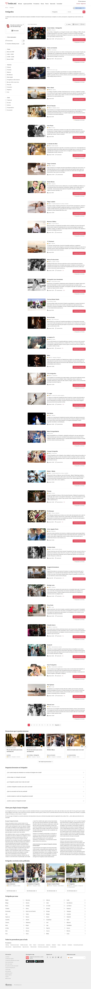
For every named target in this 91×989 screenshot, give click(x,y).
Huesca (68, 928)
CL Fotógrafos (71, 884)
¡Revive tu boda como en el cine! (75, 749)
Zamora (27, 931)
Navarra (27, 917)
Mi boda (20, 3)
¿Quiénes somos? (8, 973)
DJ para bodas (53, 946)
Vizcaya (48, 911)
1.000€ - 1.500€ (10, 56)
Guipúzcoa (7, 917)
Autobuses (48, 944)
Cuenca (47, 931)
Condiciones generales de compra (12, 960)
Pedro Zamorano (11, 884)
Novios (47, 3)
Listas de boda (8, 946)
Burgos (27, 925)
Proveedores (36, 3)
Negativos (9, 89)
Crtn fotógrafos (51, 373)
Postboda (9, 69)
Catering (7, 944)
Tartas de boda (33, 946)
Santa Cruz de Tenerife (31, 911)
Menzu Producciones (53, 259)
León (47, 922)
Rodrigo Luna (50, 585)
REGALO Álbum (51, 749)
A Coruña (48, 905)
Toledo (27, 914)
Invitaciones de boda (14, 944)
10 (52, 725)
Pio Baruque (50, 511)
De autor (9, 102)
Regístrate (83, 3)
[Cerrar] (23, 24)
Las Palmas (69, 905)
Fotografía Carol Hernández (55, 279)
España (71, 957)
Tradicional (9, 100)
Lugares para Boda (27, 3)
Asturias (48, 908)
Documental (9, 110)
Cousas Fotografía (52, 451)
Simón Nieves (51, 182)
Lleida (68, 919)
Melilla (47, 933)
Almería (27, 919)
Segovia (48, 928)
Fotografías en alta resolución (13, 79)
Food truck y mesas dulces (43, 946)
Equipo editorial (8, 974)
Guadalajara (69, 925)
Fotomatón (9, 87)
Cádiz (47, 903)
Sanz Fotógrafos (52, 665)
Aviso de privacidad (9, 962)
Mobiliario (54, 944)
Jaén (6, 914)
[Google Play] (39, 962)
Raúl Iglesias (50, 685)
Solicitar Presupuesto (79, 39)
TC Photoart (50, 241)
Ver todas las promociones (45, 761)
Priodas (49, 491)
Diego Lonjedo (51, 201)
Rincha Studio (51, 317)
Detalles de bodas (24, 944)
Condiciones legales (9, 958)
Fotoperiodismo (10, 107)
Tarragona (69, 911)
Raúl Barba (50, 413)
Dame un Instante (52, 48)
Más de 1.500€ (10, 59)
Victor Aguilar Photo (52, 529)
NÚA (48, 68)
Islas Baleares (69, 903)
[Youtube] (58, 957)
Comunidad (59, 3)
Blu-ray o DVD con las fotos (13, 82)
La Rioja (7, 928)
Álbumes (9, 72)
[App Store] (30, 962)
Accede (78, 3)
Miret (48, 355)
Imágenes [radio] (76, 24)
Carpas (59, 944)
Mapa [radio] (83, 24)
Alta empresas (8, 971)
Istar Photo (50, 125)
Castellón (7, 919)
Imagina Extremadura (53, 567)
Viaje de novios (26, 946)
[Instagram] (56, 957)
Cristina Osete (51, 547)
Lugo (47, 925)
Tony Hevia (50, 605)
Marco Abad (50, 87)
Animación (64, 944)
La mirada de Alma (52, 144)
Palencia (68, 931)
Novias (42, 3)
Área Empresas (82, 1)
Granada (27, 905)
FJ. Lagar (49, 393)
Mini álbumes (10, 74)
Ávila (6, 931)
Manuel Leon (50, 704)
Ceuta (68, 933)
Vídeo (30, 944)
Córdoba (7, 908)
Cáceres (7, 922)
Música (34, 944)
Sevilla (68, 900)
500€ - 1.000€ (10, 54)
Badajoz (48, 914)
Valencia (48, 900)
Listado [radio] (69, 24)
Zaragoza (69, 908)
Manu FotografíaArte (53, 431)
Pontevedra (7, 911)
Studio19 (49, 645)
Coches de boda (41, 944)
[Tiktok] (61, 957)
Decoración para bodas (78, 944)
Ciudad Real (48, 919)
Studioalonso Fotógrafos (33, 884)
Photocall (9, 84)
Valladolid (69, 917)
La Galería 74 (50, 337)
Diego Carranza (51, 163)
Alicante (27, 903)
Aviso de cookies (8, 964)
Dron (8, 92)
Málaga (6, 903)
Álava (6, 925)
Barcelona (28, 900)
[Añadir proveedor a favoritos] (44, 29)
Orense (27, 928)
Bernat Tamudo (51, 106)
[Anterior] (5, 746)
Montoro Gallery (51, 221)
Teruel (27, 933)
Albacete (69, 922)
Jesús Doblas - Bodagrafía (54, 28)
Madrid (6, 900)
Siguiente (57, 725)
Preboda (9, 67)
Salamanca (28, 922)
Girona (27, 908)
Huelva (47, 917)
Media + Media (51, 471)
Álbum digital (10, 77)
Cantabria (69, 914)
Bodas (6, 7)
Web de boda (8, 978)
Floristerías (70, 944)
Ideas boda (52, 3)
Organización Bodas (17, 946)
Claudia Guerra (51, 625)
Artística (9, 105)
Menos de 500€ (10, 51)
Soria (6, 933)
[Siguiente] (85, 746)
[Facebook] (47, 957)
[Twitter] (50, 957)
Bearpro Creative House (53, 884)
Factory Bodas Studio (53, 299)
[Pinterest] (53, 957)
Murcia (6, 905)
